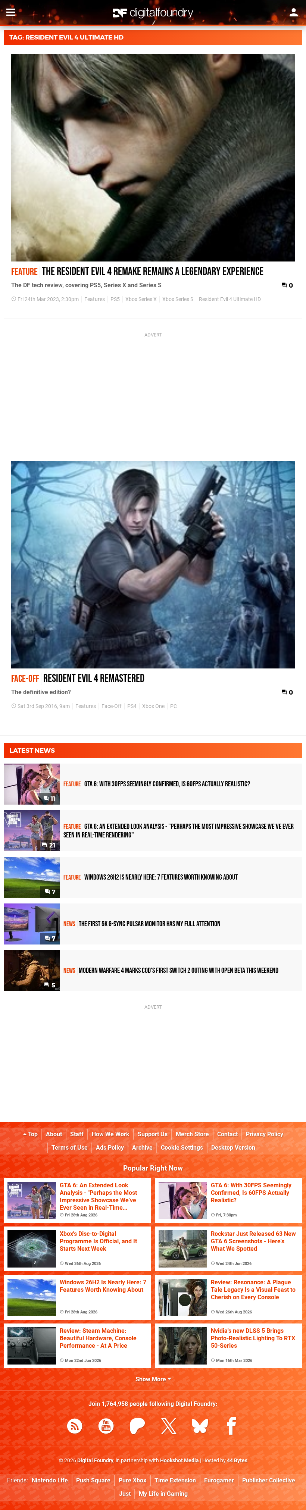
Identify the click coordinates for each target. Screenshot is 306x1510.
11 (52, 798)
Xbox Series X (141, 299)
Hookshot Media (179, 1460)
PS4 (132, 706)
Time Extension (175, 1480)
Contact (227, 1134)
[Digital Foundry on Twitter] (168, 1427)
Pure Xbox (132, 1480)
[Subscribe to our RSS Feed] (74, 1427)
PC (173, 706)
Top (32, 1134)
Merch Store (192, 1134)
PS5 (115, 299)
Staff (77, 1134)
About (54, 1134)
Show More (151, 1379)
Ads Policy (110, 1147)
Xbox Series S (177, 299)
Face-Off (112, 706)
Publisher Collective (268, 1480)
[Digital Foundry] (153, 13)
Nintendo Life (50, 1480)
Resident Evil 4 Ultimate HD (230, 299)
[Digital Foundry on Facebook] (231, 1427)
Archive (142, 1147)
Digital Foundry (95, 1460)
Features (94, 299)
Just (125, 1493)
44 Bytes (237, 1460)
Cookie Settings (182, 1147)
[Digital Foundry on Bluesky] (200, 1427)
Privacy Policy (264, 1134)
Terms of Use (69, 1147)
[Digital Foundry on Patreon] (137, 1427)
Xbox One (153, 706)
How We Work (110, 1134)
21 (51, 845)
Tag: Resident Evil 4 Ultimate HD (66, 37)
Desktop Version (233, 1147)
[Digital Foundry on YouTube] (106, 1427)
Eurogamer (219, 1480)
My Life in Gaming (163, 1493)
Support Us (153, 1134)
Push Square (93, 1480)
